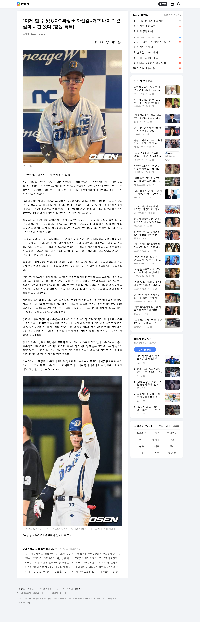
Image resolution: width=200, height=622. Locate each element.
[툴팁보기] (179, 15)
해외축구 (172, 432)
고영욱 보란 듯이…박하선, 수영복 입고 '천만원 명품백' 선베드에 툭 (98, 553)
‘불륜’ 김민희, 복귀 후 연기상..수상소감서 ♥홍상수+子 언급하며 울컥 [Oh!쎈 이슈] (98, 562)
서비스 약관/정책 (75, 588)
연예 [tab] (168, 425)
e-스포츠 (141, 453)
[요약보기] (96, 42)
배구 (156, 446)
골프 (172, 439)
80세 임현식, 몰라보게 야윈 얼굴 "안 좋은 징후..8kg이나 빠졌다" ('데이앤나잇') (98, 567)
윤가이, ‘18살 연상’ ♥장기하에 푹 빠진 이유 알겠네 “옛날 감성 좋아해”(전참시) (48, 567)
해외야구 (156, 439)
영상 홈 (172, 453)
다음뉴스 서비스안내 (26, 588)
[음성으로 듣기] (102, 42)
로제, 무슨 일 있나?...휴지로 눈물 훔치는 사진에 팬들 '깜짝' (48, 571)
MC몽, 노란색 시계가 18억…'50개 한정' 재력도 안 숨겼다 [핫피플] (98, 558)
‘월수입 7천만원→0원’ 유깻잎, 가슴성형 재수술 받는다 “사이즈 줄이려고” (48, 558)
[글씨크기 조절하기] (113, 42)
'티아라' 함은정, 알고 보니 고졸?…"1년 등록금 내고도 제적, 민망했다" (98, 571)
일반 (172, 446)
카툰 (156, 453)
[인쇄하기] (119, 42)
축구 (156, 432)
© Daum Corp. (24, 602)
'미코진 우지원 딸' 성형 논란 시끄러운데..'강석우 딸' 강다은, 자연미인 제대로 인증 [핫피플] (48, 553)
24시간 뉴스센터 (46, 588)
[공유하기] (172, 4)
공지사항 (60, 588)
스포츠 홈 (142, 432)
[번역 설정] (108, 42)
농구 (141, 446)
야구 (141, 439)
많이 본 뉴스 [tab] (145, 349)
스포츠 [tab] (176, 425)
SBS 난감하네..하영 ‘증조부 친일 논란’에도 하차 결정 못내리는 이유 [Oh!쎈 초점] (48, 562)
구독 (164, 4)
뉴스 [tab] (161, 425)
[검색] (179, 4)
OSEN (25, 4)
